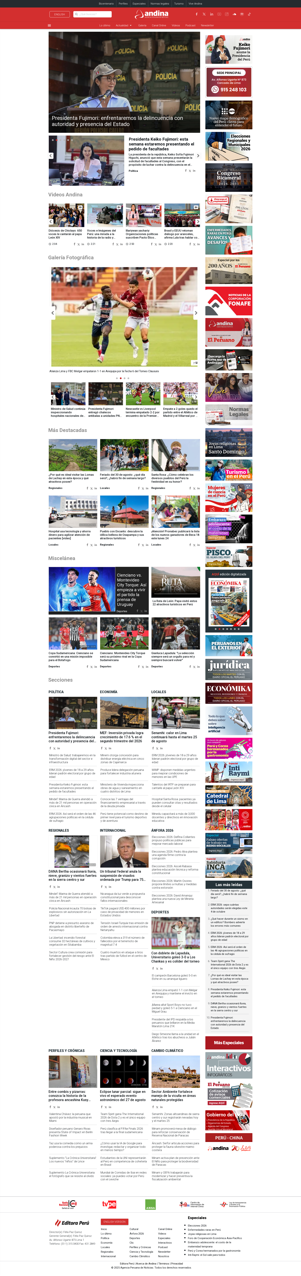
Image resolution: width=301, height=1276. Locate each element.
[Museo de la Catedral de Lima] (228, 796)
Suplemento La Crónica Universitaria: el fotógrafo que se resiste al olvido (72, 1174)
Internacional (108, 1256)
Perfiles (123, 3)
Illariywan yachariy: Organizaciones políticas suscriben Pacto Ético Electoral (142, 236)
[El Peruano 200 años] (228, 270)
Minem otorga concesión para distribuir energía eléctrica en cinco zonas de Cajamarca (122, 759)
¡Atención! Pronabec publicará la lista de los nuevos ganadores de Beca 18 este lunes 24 (175, 535)
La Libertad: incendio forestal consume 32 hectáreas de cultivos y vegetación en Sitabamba (72, 941)
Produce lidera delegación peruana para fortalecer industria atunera (122, 771)
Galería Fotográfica (71, 257)
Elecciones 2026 (197, 1225)
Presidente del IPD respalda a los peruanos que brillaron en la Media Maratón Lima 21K (173, 1023)
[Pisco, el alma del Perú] (228, 556)
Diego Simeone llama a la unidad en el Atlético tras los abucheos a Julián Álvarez (175, 1037)
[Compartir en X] (189, 170)
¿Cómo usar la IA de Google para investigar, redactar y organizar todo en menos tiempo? (123, 1147)
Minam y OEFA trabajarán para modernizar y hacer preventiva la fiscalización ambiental (172, 1176)
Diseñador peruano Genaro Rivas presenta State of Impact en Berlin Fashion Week (71, 1132)
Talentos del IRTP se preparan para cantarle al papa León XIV (174, 786)
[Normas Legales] (228, 415)
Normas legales (160, 3)
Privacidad (177, 1263)
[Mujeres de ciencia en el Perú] (228, 497)
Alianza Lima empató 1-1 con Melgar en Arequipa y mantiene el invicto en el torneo (174, 993)
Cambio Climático (140, 1256)
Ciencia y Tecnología (141, 1251)
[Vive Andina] (228, 387)
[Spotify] (241, 14)
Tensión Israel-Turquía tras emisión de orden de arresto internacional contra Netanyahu (124, 926)
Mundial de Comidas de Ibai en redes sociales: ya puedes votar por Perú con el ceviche (124, 1176)
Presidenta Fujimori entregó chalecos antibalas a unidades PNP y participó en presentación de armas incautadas (105, 417)
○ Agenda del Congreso (217, 1126)
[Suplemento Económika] (228, 693)
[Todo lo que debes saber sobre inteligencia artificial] (228, 720)
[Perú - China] (228, 1143)
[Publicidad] (228, 82)
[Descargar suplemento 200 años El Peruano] (228, 208)
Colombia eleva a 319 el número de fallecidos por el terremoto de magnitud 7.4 (123, 941)
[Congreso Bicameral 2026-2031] (228, 177)
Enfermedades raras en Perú (204, 1229)
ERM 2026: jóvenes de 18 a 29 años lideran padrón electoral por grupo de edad (72, 773)
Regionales (107, 1251)
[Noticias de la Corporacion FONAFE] (228, 301)
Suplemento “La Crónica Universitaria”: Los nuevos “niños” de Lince (73, 1159)
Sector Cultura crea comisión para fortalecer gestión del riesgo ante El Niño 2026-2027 (71, 956)
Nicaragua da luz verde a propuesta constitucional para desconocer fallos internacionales (123, 897)
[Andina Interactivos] (228, 1065)
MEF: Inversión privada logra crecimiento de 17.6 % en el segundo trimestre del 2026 (122, 737)
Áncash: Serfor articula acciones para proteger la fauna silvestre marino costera (175, 1147)
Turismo (179, 3)
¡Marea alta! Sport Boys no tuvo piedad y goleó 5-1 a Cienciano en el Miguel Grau (174, 1008)
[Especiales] (228, 1042)
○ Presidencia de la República (220, 1120)
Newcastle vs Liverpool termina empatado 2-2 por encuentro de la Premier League (143, 414)
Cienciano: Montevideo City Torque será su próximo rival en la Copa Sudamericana (122, 657)
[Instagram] (226, 14)
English (59, 14)
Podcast (190, 25)
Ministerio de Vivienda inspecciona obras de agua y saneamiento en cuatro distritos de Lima (122, 788)
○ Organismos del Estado (218, 1123)
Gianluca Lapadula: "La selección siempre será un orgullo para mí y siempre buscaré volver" (173, 657)
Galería (142, 25)
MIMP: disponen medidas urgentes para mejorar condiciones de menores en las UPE (173, 773)
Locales (105, 1247)
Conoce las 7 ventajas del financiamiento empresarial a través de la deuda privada (123, 803)
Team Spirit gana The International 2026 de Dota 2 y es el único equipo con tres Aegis (123, 1117)
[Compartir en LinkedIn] (194, 170)
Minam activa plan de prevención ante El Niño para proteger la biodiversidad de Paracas (175, 1161)
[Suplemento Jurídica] (228, 669)
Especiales (139, 3)
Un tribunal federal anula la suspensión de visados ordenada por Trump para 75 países (121, 877)
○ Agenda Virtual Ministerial (219, 1129)
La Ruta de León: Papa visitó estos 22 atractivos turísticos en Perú (175, 602)
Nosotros (163, 1256)
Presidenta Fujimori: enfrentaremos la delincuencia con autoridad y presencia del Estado (117, 121)
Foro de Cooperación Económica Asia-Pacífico (215, 1238)
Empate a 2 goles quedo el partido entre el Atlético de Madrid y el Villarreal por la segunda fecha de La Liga (180, 414)
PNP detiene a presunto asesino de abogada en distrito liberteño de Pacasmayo (71, 926)
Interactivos (165, 1242)
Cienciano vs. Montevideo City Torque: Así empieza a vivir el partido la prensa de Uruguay (131, 590)
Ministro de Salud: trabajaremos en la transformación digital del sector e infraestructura (72, 759)
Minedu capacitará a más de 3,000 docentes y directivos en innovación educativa (175, 817)
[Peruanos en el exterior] (228, 645)
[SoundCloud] (234, 14)
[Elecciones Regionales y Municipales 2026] (228, 146)
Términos (163, 1263)
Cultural (134, 1229)
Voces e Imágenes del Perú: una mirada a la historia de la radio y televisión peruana (101, 236)
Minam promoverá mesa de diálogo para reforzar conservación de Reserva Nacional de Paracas (174, 1132)
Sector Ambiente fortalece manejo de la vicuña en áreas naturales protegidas (173, 1096)
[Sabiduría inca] (228, 867)
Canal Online (159, 25)
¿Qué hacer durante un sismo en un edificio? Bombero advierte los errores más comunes (229, 922)
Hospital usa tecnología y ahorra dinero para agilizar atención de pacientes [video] (70, 535)
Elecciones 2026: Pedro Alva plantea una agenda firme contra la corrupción (174, 855)
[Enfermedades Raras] (228, 240)
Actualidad (124, 25)
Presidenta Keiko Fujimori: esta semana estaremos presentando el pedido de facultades (71, 788)
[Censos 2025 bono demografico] (228, 115)
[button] (50, 156)
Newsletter (207, 25)
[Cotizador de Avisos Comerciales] (228, 1094)
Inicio (104, 1229)
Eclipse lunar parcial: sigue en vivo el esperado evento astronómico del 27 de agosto (123, 1096)
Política (105, 1238)
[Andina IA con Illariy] (228, 332)
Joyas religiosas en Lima (202, 1234)
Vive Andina (195, 3)
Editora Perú (127, 1263)
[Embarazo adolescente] (228, 529)
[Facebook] (196, 14)
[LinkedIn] (211, 14)
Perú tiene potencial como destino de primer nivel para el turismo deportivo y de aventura (124, 817)
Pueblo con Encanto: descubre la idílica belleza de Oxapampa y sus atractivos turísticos (122, 535)
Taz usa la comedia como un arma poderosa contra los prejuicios (70, 1145)
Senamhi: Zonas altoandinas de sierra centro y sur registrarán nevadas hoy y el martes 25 (175, 1117)
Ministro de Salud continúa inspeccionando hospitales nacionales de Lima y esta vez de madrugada (68, 415)
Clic (132, 1242)
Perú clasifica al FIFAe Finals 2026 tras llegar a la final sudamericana (122, 1130)
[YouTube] (219, 14)
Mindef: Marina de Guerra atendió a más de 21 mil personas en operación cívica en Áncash (162, 144)
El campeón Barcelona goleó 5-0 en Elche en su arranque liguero (174, 977)
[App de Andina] (228, 359)
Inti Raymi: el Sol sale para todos (206, 1254)
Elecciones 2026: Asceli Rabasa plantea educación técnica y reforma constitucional (175, 870)
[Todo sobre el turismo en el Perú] (228, 470)
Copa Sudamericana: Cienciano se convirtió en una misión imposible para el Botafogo (71, 657)
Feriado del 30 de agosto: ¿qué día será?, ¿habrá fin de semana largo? (123, 476)
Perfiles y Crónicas (140, 1247)
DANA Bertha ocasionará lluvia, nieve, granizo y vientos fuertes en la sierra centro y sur (73, 875)
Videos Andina (65, 194)
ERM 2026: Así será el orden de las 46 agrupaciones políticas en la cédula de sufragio (72, 817)
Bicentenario (106, 3)
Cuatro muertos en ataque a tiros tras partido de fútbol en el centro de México (124, 956)
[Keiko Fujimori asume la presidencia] (228, 49)
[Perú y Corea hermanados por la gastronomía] (228, 748)
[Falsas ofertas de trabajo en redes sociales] (228, 843)
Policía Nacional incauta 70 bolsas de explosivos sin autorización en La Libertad (72, 912)
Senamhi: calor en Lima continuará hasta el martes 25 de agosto (174, 737)
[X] (204, 14)
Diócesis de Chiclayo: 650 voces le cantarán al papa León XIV (65, 234)
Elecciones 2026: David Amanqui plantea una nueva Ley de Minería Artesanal (173, 899)
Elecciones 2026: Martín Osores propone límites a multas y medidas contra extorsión (174, 884)
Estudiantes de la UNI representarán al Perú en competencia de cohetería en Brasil (124, 1161)
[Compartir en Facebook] (185, 170)
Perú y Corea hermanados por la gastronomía (214, 1250)
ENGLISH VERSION (115, 1221)
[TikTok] (249, 14)
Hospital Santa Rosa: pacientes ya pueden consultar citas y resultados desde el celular (174, 803)
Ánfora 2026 (137, 1233)
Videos (176, 25)
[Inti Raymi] (228, 772)
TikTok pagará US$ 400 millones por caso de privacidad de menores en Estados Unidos (123, 912)
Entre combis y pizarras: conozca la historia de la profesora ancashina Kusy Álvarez (68, 1098)
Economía (106, 1242)
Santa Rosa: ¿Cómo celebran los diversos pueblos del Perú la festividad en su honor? (172, 478)
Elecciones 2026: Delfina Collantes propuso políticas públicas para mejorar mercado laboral (173, 840)
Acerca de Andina (146, 1263)
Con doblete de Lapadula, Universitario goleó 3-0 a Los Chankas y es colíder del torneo (175, 957)
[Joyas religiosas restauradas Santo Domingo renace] (228, 442)
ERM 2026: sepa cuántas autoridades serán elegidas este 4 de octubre (229, 908)
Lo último (104, 25)
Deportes (135, 1238)
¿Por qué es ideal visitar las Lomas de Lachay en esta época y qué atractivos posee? (71, 478)
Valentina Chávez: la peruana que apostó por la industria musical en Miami (70, 1117)
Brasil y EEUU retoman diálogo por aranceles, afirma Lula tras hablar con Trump (181, 236)
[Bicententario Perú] (228, 819)
